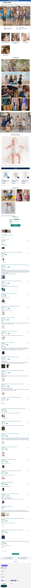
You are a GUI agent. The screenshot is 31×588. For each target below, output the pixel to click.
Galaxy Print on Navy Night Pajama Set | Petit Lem (11, 493)
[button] (29, 2)
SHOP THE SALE (19, 123)
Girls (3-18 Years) (25, 42)
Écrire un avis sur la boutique (15, 225)
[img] (15, 216)
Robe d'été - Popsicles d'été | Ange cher (15, 181)
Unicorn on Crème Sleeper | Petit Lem (10, 317)
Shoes (8, 199)
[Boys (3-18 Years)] (5, 49)
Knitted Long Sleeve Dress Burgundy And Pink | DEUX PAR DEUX (14, 252)
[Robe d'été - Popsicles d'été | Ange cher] (15, 175)
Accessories (22, 199)
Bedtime (8, 212)
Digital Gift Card (7, 239)
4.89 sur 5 (17, 216)
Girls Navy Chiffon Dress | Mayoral (9, 342)
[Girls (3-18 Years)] (25, 37)
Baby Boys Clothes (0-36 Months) (15, 43)
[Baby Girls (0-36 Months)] (5, 37)
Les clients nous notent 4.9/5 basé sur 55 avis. (7, 215)
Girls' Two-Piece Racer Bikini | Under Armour (11, 446)
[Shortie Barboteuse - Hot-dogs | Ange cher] (5, 175)
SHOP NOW (15, 16)
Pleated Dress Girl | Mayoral (8, 506)
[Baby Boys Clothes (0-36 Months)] (15, 37)
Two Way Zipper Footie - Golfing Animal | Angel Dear (12, 433)
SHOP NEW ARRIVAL (12, 123)
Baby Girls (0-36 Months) (5, 42)
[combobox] (15, 4)
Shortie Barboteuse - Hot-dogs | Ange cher (5, 181)
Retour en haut (15, 561)
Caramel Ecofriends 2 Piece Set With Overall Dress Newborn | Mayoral (14, 383)
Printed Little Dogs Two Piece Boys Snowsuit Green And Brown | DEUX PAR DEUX (16, 264)
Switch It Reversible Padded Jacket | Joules (11, 293)
